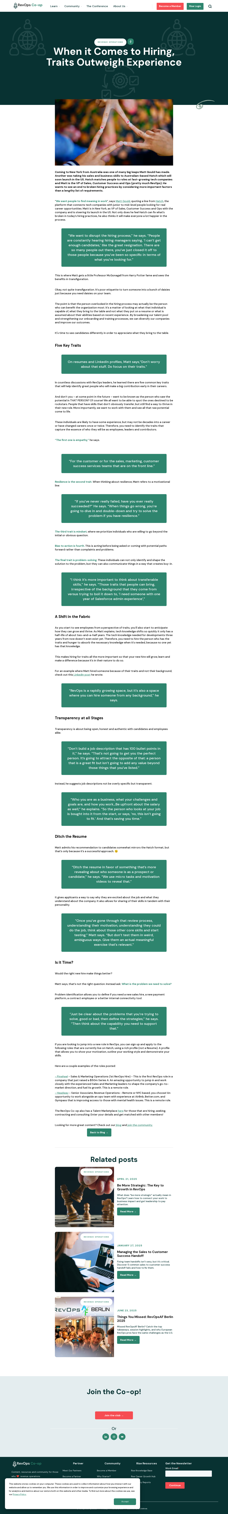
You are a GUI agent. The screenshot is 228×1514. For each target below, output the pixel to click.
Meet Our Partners (72, 1470)
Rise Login (195, 6)
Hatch (159, 201)
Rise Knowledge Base (141, 1470)
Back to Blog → (99, 1132)
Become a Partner (72, 1476)
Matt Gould (123, 201)
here (121, 1111)
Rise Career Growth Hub (143, 1476)
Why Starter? (104, 1476)
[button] (55, 6)
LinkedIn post (82, 674)
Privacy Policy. (19, 1494)
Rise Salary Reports (141, 1482)
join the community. (140, 1125)
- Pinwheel (61, 1076)
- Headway (62, 1093)
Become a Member (170, 6)
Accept (125, 1501)
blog (118, 1125)
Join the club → (114, 1415)
